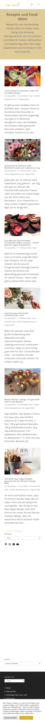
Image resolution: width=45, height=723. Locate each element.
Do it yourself (34, 486)
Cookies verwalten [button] (10, 718)
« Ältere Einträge (13, 531)
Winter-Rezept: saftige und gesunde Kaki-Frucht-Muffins (21, 400)
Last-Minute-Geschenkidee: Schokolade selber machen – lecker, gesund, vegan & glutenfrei (21, 242)
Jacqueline (12, 96)
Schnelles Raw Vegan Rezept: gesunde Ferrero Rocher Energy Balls (20, 481)
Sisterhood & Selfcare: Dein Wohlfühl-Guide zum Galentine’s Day (22, 167)
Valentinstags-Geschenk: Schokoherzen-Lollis (16, 314)
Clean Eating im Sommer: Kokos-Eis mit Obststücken (21, 92)
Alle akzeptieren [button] (26, 718)
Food (31, 96)
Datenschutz (11, 691)
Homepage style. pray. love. (16, 695)
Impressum (10, 698)
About (8, 688)
